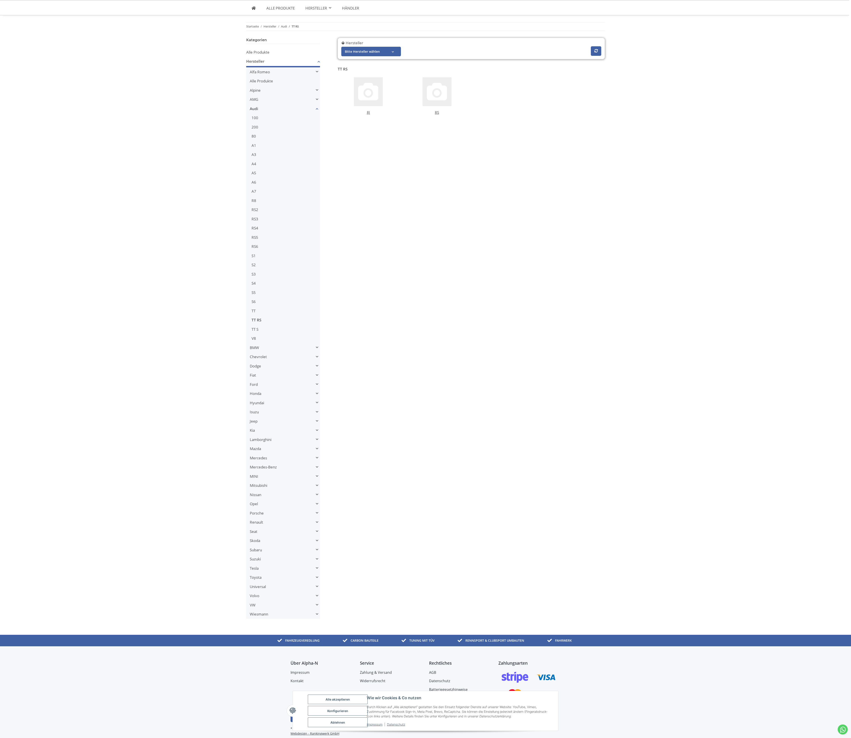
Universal (258, 586)
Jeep (254, 421)
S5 (254, 292)
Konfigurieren (337, 711)
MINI (254, 476)
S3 (254, 274)
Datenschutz (396, 724)
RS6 (255, 246)
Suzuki (255, 558)
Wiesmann (259, 614)
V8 (254, 338)
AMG (254, 99)
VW (253, 605)
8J (368, 112)
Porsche (257, 513)
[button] (283, 62)
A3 (254, 154)
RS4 (255, 228)
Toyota (256, 577)
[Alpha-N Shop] (253, 8)
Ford (254, 384)
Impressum (375, 724)
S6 (254, 301)
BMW (254, 347)
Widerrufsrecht (372, 680)
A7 (254, 191)
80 (254, 136)
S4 (254, 283)
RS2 (255, 209)
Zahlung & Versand (376, 672)
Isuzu (254, 411)
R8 (254, 200)
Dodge (255, 366)
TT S (255, 329)
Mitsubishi (258, 485)
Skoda (255, 540)
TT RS (256, 319)
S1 (254, 255)
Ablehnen (337, 722)
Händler (350, 8)
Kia (252, 430)
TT (254, 310)
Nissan (255, 494)
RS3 (255, 218)
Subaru (256, 549)
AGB (432, 672)
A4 (254, 163)
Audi (254, 108)
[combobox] (371, 51)
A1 (254, 145)
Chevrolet (258, 356)
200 (255, 127)
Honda (255, 393)
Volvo (254, 595)
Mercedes (258, 457)
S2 (254, 264)
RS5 (255, 237)
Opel (254, 503)
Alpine (255, 90)
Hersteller (354, 42)
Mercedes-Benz (263, 467)
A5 (254, 172)
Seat (253, 531)
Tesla (254, 568)
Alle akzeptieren (338, 699)
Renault (256, 522)
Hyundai (257, 402)
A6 (254, 182)
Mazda (255, 448)
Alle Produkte (257, 52)
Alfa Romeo (260, 71)
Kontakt (297, 680)
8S (437, 112)
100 (255, 117)
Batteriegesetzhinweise (448, 689)
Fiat (253, 375)
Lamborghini (260, 439)
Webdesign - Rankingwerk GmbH (315, 733)
